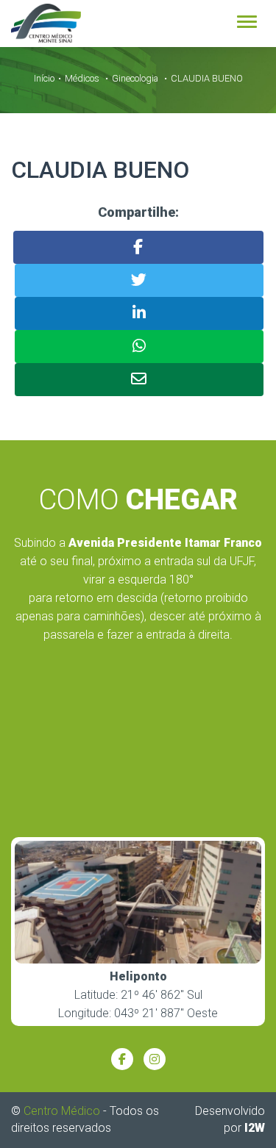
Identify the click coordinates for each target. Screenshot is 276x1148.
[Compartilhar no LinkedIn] (139, 313)
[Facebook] (122, 1059)
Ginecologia (135, 78)
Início (44, 78)
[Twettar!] (139, 280)
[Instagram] (155, 1059)
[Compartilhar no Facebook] (138, 247)
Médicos (82, 78)
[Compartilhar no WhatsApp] (139, 346)
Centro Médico (62, 1111)
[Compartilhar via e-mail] (139, 379)
